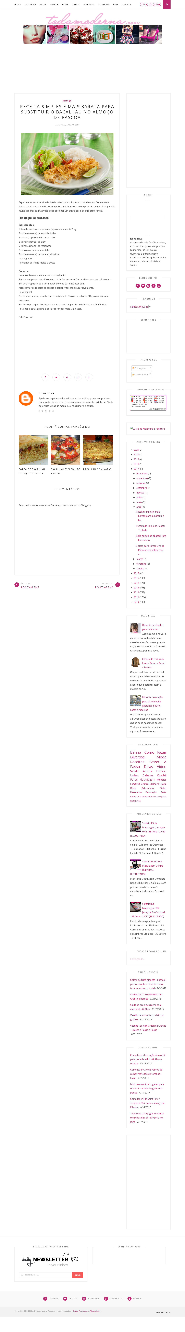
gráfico (145, 783)
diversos (137, 757)
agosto (140, 492)
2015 (136, 578)
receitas (137, 761)
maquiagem (147, 779)
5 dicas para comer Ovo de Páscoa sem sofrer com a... (150, 550)
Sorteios (104, 4)
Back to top (162, 1312)
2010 (136, 601)
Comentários (141, 374)
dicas (148, 766)
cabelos (148, 775)
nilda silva (46, 393)
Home (17, 4)
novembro (142, 478)
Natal (163, 783)
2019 (136, 459)
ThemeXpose (95, 1311)
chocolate (147, 796)
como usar (135, 796)
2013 (136, 587)
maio (139, 502)
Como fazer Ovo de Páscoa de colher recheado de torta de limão (146, 1074)
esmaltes (135, 783)
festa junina (135, 800)
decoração (151, 792)
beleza (135, 752)
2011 (136, 597)
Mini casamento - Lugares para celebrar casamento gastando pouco (147, 1088)
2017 (136, 468)
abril (138, 507)
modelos (161, 779)
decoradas (136, 792)
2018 (136, 464)
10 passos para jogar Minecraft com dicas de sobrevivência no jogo (147, 1117)
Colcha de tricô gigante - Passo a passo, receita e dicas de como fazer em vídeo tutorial (147, 984)
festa (163, 792)
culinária (154, 783)
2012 (136, 592)
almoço (67, 101)
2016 (136, 573)
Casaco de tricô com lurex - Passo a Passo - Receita (153, 663)
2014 (136, 582)
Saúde (76, 4)
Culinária (30, 4)
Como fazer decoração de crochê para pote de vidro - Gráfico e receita (147, 1059)
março (139, 559)
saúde (134, 771)
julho (139, 497)
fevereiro (141, 563)
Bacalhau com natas (97, 469)
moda (161, 757)
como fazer (155, 752)
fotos (134, 779)
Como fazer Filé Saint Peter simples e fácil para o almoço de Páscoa (147, 1103)
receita (147, 771)
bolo (154, 796)
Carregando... (137, 959)
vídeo (161, 766)
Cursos (126, 4)
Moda (43, 4)
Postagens (140, 368)
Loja (115, 4)
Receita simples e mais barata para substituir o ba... (150, 516)
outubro (141, 483)
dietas (162, 788)
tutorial (161, 771)
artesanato (148, 788)
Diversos (89, 4)
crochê (161, 775)
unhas (134, 775)
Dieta (65, 4)
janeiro (140, 568)
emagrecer (161, 796)
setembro (141, 487)
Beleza (54, 4)
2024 (136, 449)
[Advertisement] (92, 71)
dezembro (141, 473)
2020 (136, 454)
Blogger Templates (80, 1311)
